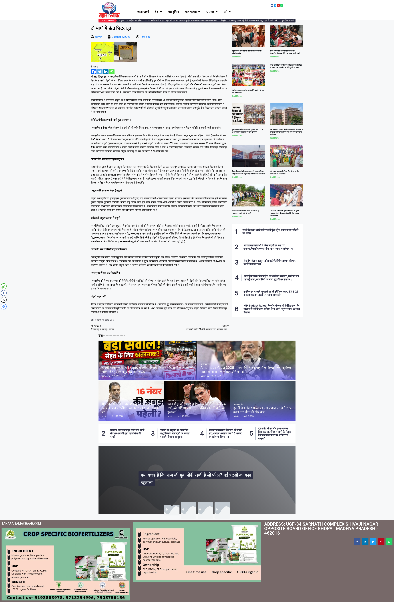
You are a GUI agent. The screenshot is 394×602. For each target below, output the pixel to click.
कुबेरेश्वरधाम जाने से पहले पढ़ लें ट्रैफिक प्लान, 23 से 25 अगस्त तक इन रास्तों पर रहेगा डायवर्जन (271, 293)
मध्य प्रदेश (191, 12)
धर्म (225, 12)
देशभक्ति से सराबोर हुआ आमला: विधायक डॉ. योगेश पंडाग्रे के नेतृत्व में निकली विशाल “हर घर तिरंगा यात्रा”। (225, 433)
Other (210, 12)
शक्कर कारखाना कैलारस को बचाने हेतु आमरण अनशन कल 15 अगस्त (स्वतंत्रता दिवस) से (176, 433)
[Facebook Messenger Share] (4, 306)
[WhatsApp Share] (4, 286)
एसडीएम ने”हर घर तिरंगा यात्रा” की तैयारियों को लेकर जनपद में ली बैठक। (275, 433)
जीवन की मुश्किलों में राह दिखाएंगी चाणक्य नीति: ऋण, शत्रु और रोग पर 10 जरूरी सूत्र (198, 478)
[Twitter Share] (4, 300)
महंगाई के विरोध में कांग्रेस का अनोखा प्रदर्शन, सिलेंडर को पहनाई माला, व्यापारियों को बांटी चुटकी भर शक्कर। (271, 278)
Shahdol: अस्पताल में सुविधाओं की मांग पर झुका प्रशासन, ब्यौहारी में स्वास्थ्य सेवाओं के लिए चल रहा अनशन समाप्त (284, 213)
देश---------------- (111, 335)
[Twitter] (100, 71)
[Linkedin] (106, 71)
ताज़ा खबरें (143, 12)
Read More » (237, 57)
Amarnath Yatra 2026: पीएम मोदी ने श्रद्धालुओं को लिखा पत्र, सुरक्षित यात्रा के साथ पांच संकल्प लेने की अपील (245, 370)
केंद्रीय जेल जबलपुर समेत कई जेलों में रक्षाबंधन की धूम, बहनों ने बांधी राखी (238, 20)
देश (157, 12)
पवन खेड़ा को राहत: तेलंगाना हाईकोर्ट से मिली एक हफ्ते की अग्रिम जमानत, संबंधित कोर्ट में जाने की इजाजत (196, 408)
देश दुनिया (173, 12)
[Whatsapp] (112, 71)
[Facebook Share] (4, 293)
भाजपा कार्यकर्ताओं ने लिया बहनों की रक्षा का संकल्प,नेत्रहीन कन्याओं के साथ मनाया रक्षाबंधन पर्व (170, 20)
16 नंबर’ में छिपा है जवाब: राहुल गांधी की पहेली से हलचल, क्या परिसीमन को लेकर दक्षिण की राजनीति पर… (131, 408)
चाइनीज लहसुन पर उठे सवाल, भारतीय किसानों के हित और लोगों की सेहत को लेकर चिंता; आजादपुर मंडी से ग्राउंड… (147, 370)
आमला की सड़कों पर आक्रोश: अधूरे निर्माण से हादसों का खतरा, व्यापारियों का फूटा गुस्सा (126, 433)
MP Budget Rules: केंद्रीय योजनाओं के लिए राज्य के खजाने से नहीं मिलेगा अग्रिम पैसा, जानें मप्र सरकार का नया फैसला (286, 132)
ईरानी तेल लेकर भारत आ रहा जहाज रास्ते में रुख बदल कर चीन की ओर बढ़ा (262, 410)
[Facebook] (93, 71)
